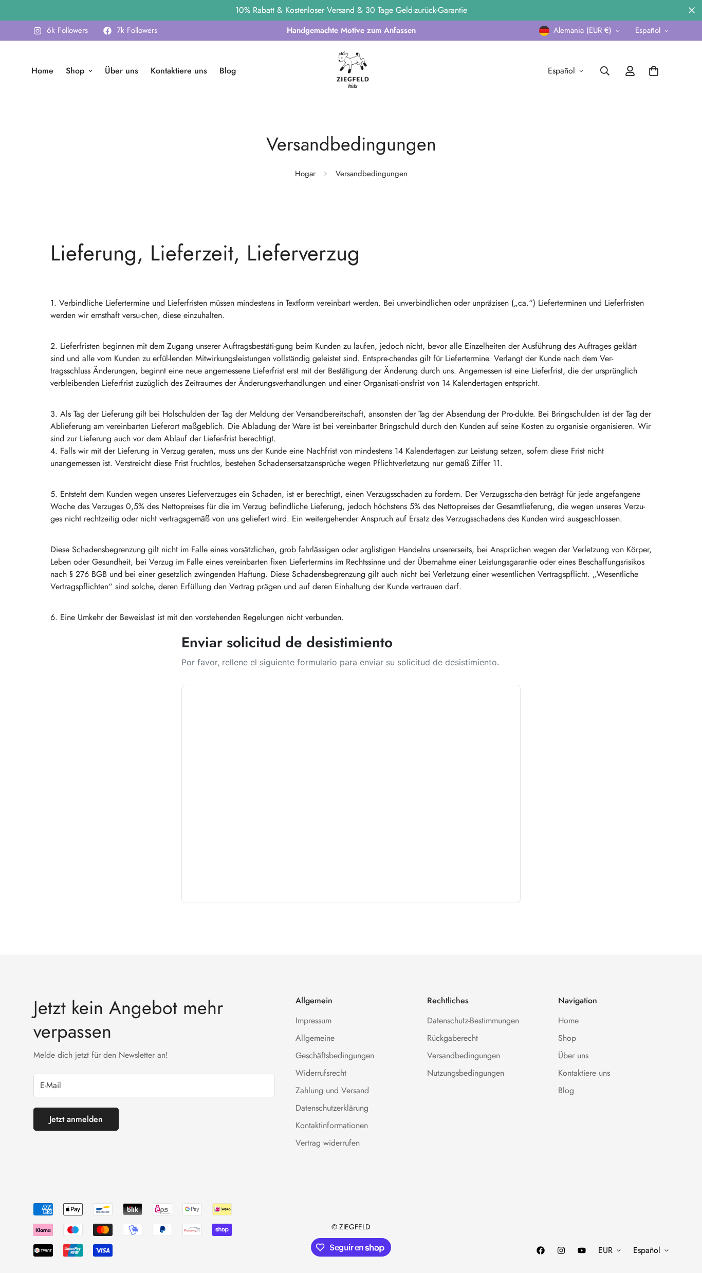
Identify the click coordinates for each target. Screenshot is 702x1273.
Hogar (305, 173)
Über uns (121, 71)
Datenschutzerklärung (331, 1108)
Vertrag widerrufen (327, 1143)
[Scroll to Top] (682, 1217)
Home (42, 71)
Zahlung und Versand (332, 1090)
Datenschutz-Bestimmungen (473, 1020)
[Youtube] (582, 1250)
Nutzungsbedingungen (465, 1073)
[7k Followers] (541, 1250)
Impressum (313, 1020)
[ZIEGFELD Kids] (351, 71)
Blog (227, 71)
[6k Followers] (561, 1250)
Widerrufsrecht (320, 1073)
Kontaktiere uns (179, 71)
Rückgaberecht (452, 1038)
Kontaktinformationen (331, 1125)
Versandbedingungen (463, 1055)
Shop (75, 71)
